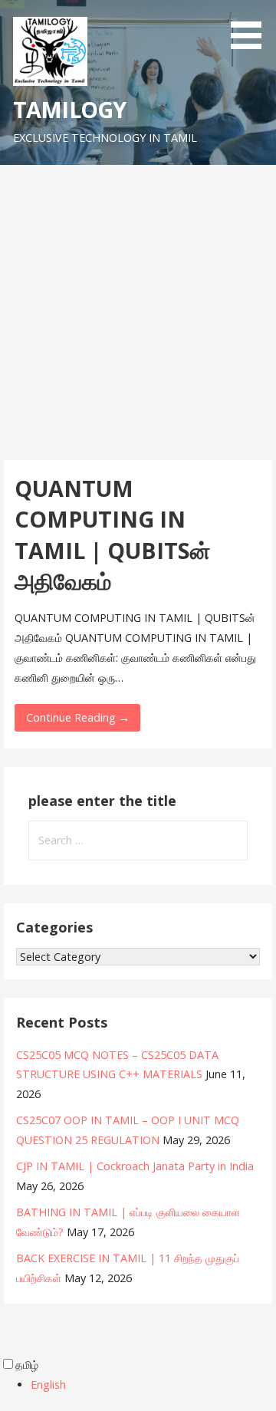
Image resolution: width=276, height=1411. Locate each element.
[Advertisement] (138, 311)
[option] (153, 1385)
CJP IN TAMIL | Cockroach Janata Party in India (135, 1166)
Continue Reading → (78, 717)
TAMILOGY (69, 109)
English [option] (48, 1384)
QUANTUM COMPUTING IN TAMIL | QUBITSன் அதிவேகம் (112, 534)
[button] (251, 27)
